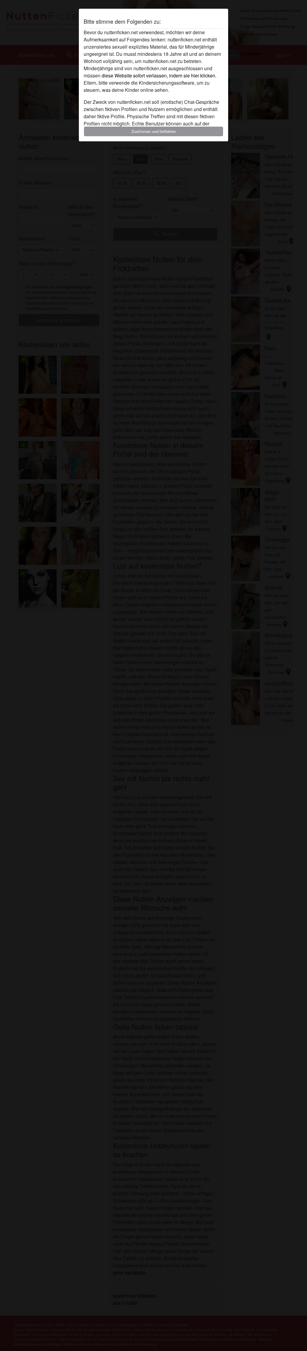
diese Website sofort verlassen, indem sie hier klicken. (159, 75)
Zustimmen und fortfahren (153, 131)
